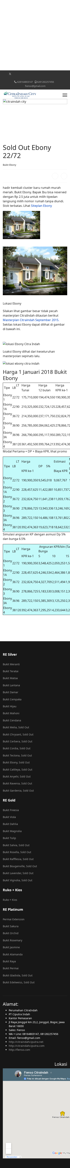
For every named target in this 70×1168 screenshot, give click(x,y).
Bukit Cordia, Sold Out (16, 748)
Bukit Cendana (12, 720)
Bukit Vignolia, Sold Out (17, 880)
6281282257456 (45, 82)
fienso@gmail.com (35, 86)
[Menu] (65, 95)
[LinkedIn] (64, 176)
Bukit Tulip (9, 838)
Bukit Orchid (10, 933)
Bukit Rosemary (12, 940)
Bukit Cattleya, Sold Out (17, 769)
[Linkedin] (28, 74)
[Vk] (35, 78)
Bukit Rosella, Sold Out (17, 852)
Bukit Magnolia (12, 831)
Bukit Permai (11, 968)
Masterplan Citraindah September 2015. (31, 320)
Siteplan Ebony (41, 206)
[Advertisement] (35, 35)
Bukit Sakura (10, 926)
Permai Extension (13, 919)
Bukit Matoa (10, 678)
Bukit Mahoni (11, 713)
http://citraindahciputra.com (26, 1046)
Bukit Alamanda (13, 954)
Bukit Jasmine (11, 947)
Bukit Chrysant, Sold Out (18, 734)
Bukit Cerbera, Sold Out (17, 741)
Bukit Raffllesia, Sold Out (18, 859)
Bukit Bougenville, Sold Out (20, 866)
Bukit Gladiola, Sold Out (17, 975)
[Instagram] (39, 74)
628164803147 (25, 82)
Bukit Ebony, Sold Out (16, 762)
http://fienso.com (19, 1049)
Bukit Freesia (11, 810)
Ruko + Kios (10, 900)
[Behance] (45, 74)
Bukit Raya (9, 961)
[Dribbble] (33, 74)
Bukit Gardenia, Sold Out (18, 790)
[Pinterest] (16, 74)
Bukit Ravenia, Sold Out (17, 783)
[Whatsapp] (56, 74)
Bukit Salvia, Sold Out (16, 845)
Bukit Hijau (9, 706)
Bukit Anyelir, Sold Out (17, 776)
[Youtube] (22, 74)
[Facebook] (4, 74)
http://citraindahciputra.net (26, 1042)
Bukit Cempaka (12, 699)
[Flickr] (62, 74)
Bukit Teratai (10, 671)
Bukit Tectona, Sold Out (17, 755)
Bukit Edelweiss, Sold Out (19, 982)
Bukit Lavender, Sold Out (18, 873)
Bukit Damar (10, 692)
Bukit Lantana (11, 685)
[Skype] (51, 74)
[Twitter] (10, 74)
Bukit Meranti (11, 664)
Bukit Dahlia (10, 824)
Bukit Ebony (9, 164)
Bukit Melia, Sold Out (16, 727)
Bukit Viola (9, 817)
